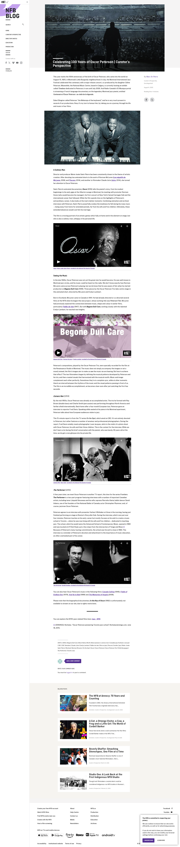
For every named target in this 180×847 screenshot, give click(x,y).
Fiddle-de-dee (94, 645)
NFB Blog (13, 13)
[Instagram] (21, 63)
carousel (126, 643)
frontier (116, 645)
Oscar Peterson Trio (111, 648)
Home (7, 30)
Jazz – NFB (96, 619)
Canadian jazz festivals (116, 643)
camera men (105, 643)
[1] (124, 527)
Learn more (161, 840)
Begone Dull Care (72, 643)
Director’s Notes (11, 38)
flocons (110, 645)
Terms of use (69, 843)
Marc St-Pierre (152, 77)
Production (10, 47)
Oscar (92, 648)
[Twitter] (9, 63)
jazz (120, 645)
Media (72, 820)
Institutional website (56, 843)
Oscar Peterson (99, 648)
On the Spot (86, 648)
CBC (59, 645)
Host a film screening (44, 823)
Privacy (78, 843)
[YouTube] (17, 63)
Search (8, 25)
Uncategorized (148, 83)
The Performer (62, 651)
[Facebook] (6, 63)
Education (9, 43)
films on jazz (103, 645)
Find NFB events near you (46, 816)
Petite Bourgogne (123, 648)
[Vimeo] (13, 63)
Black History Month (84, 643)
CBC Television (66, 645)
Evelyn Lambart (84, 645)
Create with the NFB (44, 820)
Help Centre (74, 812)
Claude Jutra (75, 645)
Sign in (8, 53)
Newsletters (74, 823)
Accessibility (41, 843)
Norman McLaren (77, 648)
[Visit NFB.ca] (12, 2)
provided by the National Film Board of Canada (82, 268)
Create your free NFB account (47, 808)
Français (9, 71)
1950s (64, 643)
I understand (148, 840)
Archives (94, 823)
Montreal (68, 648)
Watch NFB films (43, 812)
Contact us (74, 816)
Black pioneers (95, 643)
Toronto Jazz (71, 651)
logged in (69, 673)
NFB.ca (93, 808)
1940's (60, 643)
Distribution (95, 816)
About (72, 808)
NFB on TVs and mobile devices (48, 830)
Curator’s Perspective (13, 34)
